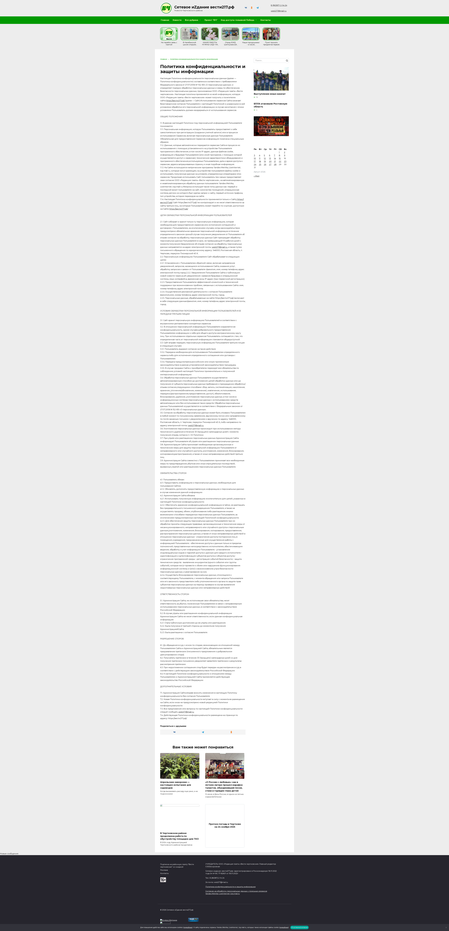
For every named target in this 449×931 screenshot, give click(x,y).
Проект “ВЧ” (211, 20)
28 (275, 164)
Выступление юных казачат (270, 94)
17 (255, 161)
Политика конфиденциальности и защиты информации (230, 887)
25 (260, 164)
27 (270, 164)
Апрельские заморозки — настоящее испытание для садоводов (175, 785)
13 (270, 158)
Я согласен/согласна (299, 927)
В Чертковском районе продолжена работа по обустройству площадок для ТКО (179, 836)
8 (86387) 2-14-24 (279, 5)
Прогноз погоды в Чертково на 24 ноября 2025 (225, 825)
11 (259, 158)
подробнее (188, 927)
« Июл (256, 176)
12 (265, 158)
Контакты (266, 20)
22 (280, 161)
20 (270, 161)
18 (260, 161)
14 (275, 158)
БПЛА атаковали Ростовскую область (270, 105)
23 (285, 161)
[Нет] (446, 927)
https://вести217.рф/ (175, 101)
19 (265, 161)
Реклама (164, 870)
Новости (177, 20)
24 (255, 164)
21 (275, 161)
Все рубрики (191, 20)
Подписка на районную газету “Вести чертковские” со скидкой (177, 865)
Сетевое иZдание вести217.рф (204, 7)
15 (280, 158)
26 (265, 164)
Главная (165, 20)
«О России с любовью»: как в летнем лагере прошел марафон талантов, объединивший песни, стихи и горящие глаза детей (224, 786)
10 (255, 158)
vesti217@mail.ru (278, 11)
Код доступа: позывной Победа (237, 20)
